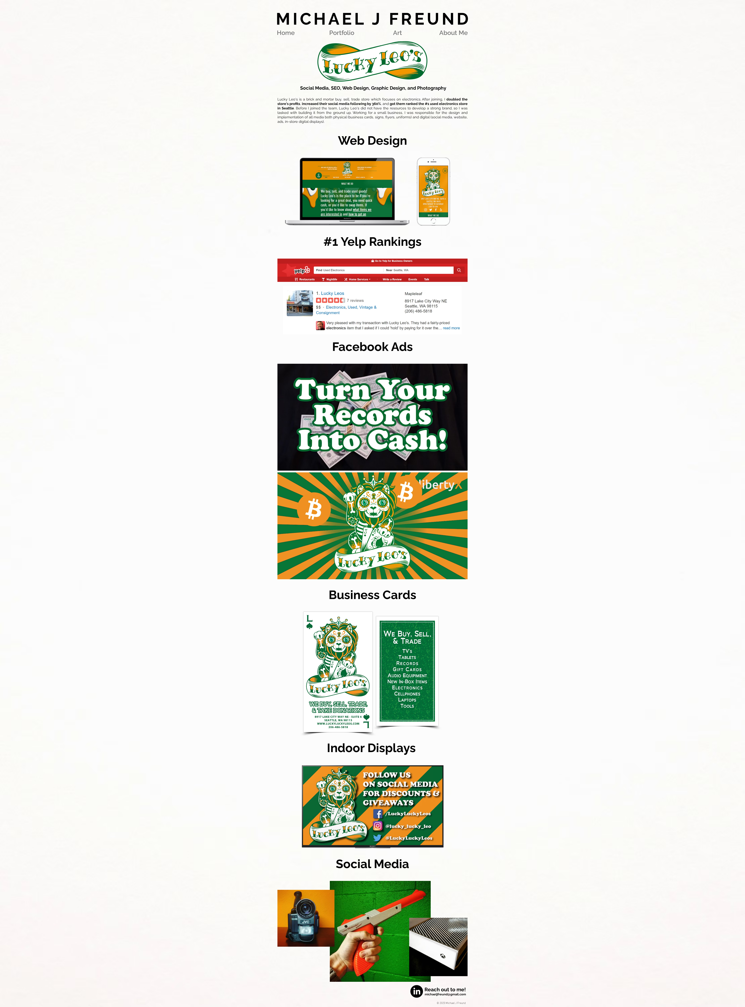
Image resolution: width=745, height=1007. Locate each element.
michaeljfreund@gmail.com (445, 994)
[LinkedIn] (416, 991)
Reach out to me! (445, 989)
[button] (342, 32)
